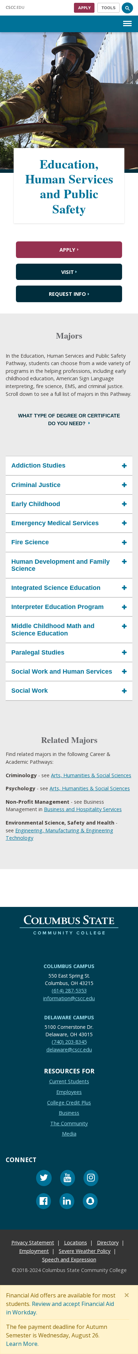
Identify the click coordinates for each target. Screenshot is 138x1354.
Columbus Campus (69, 966)
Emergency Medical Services (55, 523)
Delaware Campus (69, 1017)
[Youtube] (67, 1179)
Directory (108, 1242)
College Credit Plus (69, 1102)
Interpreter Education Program (57, 606)
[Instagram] (91, 1179)
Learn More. (22, 1344)
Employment (34, 1251)
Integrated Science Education (55, 587)
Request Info (67, 294)
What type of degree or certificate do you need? (69, 419)
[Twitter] (44, 1179)
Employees (69, 1092)
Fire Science (30, 542)
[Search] (127, 8)
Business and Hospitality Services (83, 809)
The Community (69, 1123)
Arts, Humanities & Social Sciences (91, 775)
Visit (67, 271)
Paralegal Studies (37, 652)
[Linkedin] (67, 1202)
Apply (84, 7)
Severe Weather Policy (84, 1251)
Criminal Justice (36, 484)
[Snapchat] (90, 1202)
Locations (75, 1242)
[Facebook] (43, 1202)
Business (69, 1112)
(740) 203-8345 (69, 1041)
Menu (127, 18)
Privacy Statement (32, 1242)
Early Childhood (35, 503)
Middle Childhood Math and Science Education (52, 629)
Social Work (29, 690)
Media (69, 1134)
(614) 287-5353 (69, 990)
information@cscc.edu (69, 998)
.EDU (15, 7)
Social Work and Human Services (61, 671)
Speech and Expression (69, 1259)
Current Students (69, 1081)
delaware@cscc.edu (69, 1049)
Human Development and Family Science (60, 565)
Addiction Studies (38, 465)
